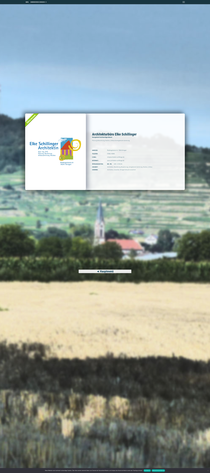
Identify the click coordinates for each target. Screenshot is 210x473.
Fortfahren (147, 470)
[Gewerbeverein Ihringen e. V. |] (27, 2)
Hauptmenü (107, 271)
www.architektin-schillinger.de (115, 160)
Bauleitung (117, 167)
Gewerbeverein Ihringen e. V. (38, 2)
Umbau (150, 167)
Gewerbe (116, 170)
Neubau (145, 167)
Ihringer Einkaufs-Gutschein (128, 170)
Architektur (110, 167)
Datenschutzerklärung (158, 470)
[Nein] (208, 470)
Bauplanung (124, 167)
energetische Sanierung (135, 167)
